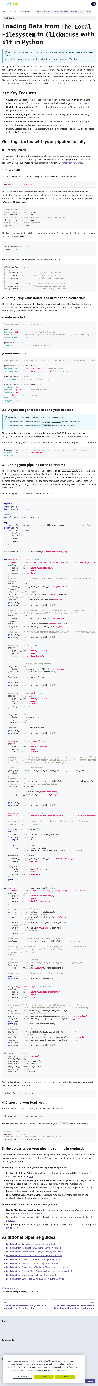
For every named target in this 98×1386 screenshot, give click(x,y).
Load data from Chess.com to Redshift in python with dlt (33, 1259)
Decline (43, 1376)
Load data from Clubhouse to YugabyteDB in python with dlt (35, 1251)
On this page (10, 18)
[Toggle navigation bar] (4, 4)
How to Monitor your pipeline (27, 1213)
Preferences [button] (62, 1370)
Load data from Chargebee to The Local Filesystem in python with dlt (39, 1267)
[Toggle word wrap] (88, 324)
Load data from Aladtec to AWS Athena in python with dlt (33, 1247)
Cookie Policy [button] (74, 1367)
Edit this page (11, 1288)
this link (62, 83)
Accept (65, 1376)
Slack (4, 1345)
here (31, 1176)
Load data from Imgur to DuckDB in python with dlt (31, 1275)
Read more (14, 421)
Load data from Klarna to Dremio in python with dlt (31, 1244)
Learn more (83, 103)
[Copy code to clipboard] (93, 184)
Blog (4, 1330)
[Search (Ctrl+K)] (93, 4)
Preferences (22, 1376)
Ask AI (90, 1381)
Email (4, 1349)
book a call (37, 59)
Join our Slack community (17, 59)
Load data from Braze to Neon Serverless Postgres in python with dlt (39, 1271)
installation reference (72, 162)
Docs (4, 1326)
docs (4, 1161)
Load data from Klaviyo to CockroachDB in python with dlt (34, 1255)
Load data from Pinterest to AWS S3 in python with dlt (32, 1263)
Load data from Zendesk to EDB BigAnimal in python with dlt (35, 1278)
